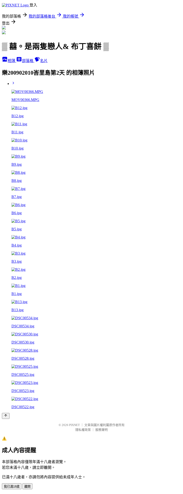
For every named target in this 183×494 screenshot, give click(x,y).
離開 (27, 486)
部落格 (28, 61)
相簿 (12, 61)
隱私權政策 (83, 429)
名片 (44, 61)
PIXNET (74, 425)
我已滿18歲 (12, 486)
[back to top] (6, 416)
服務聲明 (101, 429)
